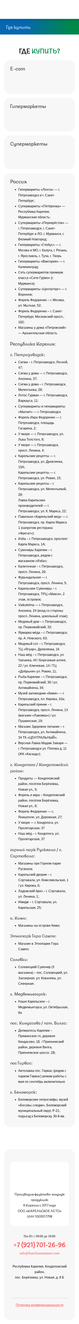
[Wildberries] (56, 7)
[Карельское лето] (39, 1169)
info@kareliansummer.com (40, 1253)
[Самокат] (47, 78)
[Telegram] (30, 7)
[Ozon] (47, 7)
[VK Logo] (39, 7)
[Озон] (16, 77)
